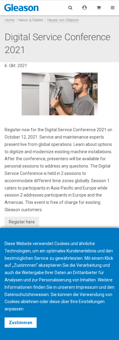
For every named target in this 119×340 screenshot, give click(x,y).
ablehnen (30, 301)
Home (9, 20)
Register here (22, 221)
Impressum (87, 287)
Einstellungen (92, 301)
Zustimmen (20, 322)
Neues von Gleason (63, 20)
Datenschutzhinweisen (27, 294)
